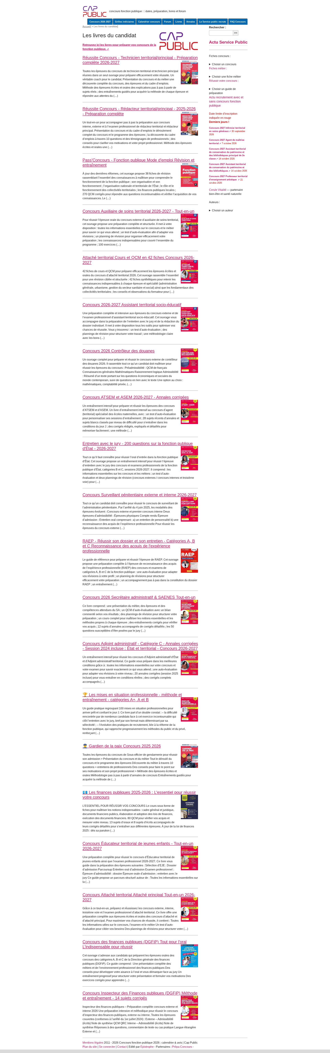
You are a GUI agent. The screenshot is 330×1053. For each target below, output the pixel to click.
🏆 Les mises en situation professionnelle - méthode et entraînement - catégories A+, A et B (132, 697)
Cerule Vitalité (217, 189)
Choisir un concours (224, 64)
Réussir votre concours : (223, 80)
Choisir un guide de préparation (222, 91)
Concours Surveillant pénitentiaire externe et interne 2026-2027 (139, 494)
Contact (122, 1046)
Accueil (86, 26)
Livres (178, 21)
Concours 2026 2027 (100, 21)
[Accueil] (94, 11)
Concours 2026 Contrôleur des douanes (118, 350)
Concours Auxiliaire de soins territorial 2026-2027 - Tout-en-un (138, 211)
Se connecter (107, 1046)
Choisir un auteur (222, 210)
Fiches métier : (218, 68)
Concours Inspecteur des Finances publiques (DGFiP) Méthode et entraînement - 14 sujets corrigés (139, 995)
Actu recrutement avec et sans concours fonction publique (226, 101)
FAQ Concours (238, 21)
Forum (167, 21)
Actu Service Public (228, 42)
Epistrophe (147, 1046)
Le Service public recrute (212, 21)
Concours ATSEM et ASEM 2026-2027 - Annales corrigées (135, 397)
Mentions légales (92, 1042)
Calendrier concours (149, 21)
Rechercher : (217, 27)
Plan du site (89, 1046)
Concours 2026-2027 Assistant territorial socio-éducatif (131, 304)
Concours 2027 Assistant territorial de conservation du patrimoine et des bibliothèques (227, 167)
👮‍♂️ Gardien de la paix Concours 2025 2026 (121, 746)
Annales (190, 21)
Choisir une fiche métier (226, 76)
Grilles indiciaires (124, 21)
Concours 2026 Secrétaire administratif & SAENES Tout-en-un (138, 597)
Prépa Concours (182, 1046)
